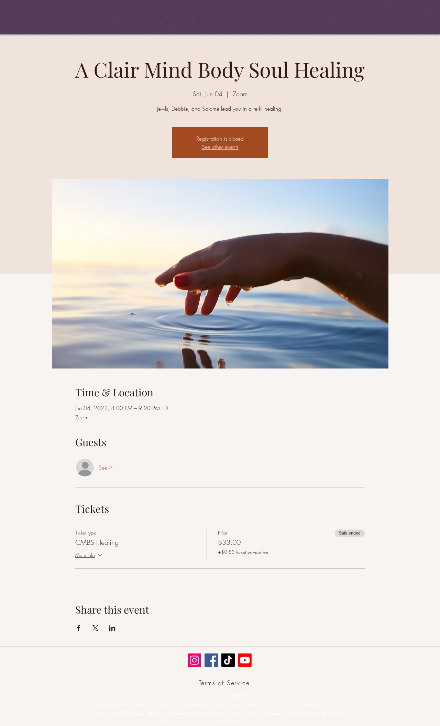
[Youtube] (245, 660)
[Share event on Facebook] (78, 628)
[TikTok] (228, 660)
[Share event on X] (95, 628)
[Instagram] (194, 660)
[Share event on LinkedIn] (112, 628)
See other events (220, 147)
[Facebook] (211, 660)
